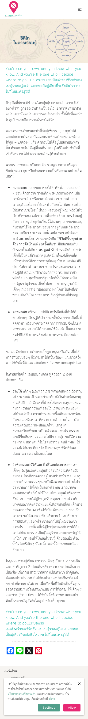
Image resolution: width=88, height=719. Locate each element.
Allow (72, 708)
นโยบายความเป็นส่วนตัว (21, 694)
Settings (49, 708)
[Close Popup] (79, 684)
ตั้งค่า (52, 699)
